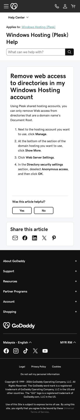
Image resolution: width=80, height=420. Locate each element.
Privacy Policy (38, 366)
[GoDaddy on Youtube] (45, 352)
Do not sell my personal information (40, 374)
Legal (22, 366)
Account (9, 301)
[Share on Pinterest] (54, 238)
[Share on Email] (15, 238)
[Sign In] (65, 6)
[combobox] (35, 52)
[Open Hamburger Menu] (4, 6)
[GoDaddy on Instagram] (16, 352)
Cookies (56, 366)
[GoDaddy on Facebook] (6, 352)
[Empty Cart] (73, 6)
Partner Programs (15, 291)
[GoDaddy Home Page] (19, 325)
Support (8, 271)
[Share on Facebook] (25, 238)
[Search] (69, 51)
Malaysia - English (15, 342)
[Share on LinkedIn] (34, 238)
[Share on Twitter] (44, 238)
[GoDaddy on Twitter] (35, 352)
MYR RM (66, 342)
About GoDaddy (14, 260)
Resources (10, 281)
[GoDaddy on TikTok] (26, 352)
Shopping (9, 311)
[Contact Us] (57, 6)
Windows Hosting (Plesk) (38, 26)
